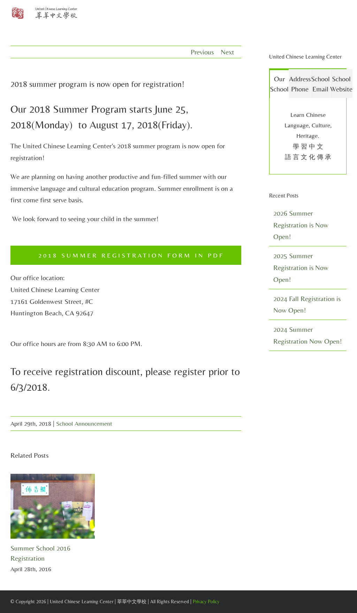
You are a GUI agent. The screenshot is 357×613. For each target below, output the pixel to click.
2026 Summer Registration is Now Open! (300, 225)
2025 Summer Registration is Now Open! (300, 267)
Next (227, 52)
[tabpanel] (308, 136)
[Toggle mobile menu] (344, 14)
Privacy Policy (206, 601)
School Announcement (84, 423)
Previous (202, 52)
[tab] (279, 83)
